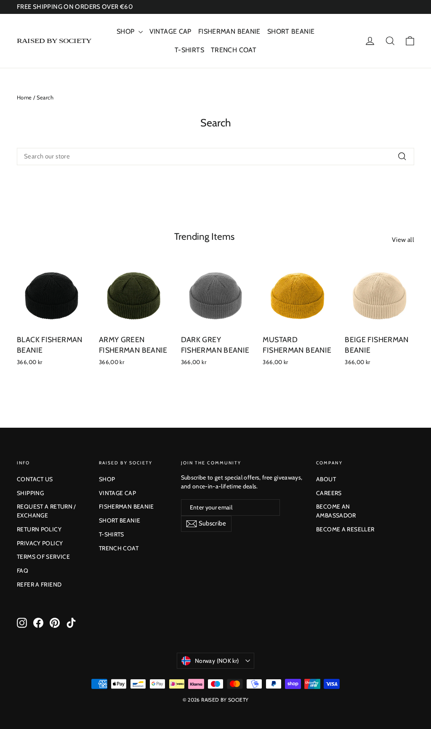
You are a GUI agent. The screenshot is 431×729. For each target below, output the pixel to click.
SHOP (126, 31)
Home (24, 97)
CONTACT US (35, 479)
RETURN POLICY (39, 529)
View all (403, 240)
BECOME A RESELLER (345, 529)
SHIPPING (30, 493)
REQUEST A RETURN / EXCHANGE (46, 511)
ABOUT (326, 479)
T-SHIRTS (189, 50)
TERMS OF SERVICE (43, 556)
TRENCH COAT (233, 50)
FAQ (22, 570)
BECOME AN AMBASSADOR (336, 511)
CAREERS (329, 493)
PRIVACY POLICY (40, 543)
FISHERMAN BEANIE (229, 31)
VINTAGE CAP (170, 31)
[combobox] (215, 156)
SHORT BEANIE (291, 31)
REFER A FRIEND (39, 584)
